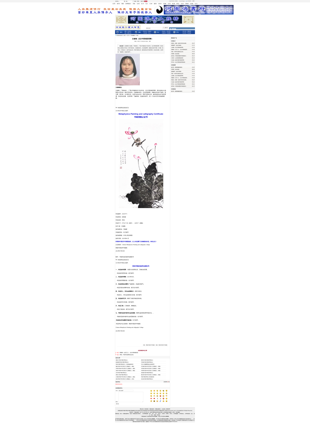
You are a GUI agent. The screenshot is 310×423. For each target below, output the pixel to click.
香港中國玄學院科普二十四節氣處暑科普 (124, 364)
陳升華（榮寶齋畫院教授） (177, 67)
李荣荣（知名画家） (175, 53)
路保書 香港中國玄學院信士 (147, 372)
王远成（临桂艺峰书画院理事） (178, 60)
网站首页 (142, 409)
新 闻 (118, 3)
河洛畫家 (133, 35)
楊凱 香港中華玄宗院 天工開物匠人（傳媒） (125, 366)
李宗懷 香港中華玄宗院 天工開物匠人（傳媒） (151, 368)
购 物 (191, 3)
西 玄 (178, 3)
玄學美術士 (128, 3)
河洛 (134, 3)
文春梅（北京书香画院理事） (177, 47)
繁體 (193, 1)
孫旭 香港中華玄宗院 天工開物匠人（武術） (125, 379)
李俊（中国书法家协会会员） (127, 354)
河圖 (122, 3)
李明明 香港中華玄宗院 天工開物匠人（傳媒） (151, 370)
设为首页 (189, 1)
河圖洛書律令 (158, 409)
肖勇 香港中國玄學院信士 (121, 372)
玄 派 (182, 3)
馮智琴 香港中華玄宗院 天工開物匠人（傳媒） (126, 370)
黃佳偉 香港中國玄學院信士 (147, 379)
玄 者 (151, 3)
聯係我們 (168, 409)
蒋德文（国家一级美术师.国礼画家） (179, 43)
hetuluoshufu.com (171, 410)
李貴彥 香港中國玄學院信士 (147, 362)
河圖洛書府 (151, 409)
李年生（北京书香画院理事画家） (178, 62)
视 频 (164, 3)
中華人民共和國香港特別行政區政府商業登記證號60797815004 (163, 421)
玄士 (147, 3)
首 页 (114, 3)
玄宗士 (160, 3)
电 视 (173, 3)
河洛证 (187, 3)
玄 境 (169, 3)
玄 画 (138, 3)
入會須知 (163, 409)
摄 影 (155, 3)
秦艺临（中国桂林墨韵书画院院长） (179, 55)
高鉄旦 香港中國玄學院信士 (122, 360)
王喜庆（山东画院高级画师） (177, 58)
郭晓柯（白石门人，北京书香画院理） (129, 352)
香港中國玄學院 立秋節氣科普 (147, 376)
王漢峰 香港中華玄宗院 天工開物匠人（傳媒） (126, 376)
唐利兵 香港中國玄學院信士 (122, 374)
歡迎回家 (146, 409)
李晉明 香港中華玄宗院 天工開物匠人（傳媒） (126, 368)
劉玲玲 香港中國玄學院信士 (147, 360)
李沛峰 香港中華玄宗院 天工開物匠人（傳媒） (151, 366)
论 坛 (196, 3)
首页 (124, 35)
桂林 (124, 90)
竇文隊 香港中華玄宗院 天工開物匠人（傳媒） (151, 374)
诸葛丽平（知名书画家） (176, 45)
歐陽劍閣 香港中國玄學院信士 (122, 362)
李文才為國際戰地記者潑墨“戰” (148, 364)
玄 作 (142, 3)
